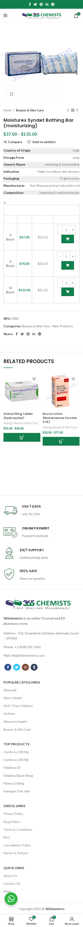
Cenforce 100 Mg (16, 752)
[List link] (41, 636)
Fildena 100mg (13, 783)
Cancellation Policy (17, 845)
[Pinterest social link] (41, 4)
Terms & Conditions (17, 829)
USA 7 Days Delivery (18, 706)
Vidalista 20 (11, 767)
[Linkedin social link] (47, 4)
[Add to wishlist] (34, 379)
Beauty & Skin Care (30, 110)
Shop (7, 891)
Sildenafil (9, 690)
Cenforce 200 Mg (16, 760)
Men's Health (12, 698)
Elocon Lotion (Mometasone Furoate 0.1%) (60, 418)
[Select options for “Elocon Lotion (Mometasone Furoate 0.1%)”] (61, 441)
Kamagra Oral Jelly (16, 791)
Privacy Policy (13, 814)
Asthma (9, 713)
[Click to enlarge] (11, 94)
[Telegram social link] (53, 4)
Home (7, 110)
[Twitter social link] (35, 4)
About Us (10, 876)
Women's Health (15, 722)
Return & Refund (15, 853)
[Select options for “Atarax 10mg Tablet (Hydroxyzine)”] (21, 437)
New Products (62, 326)
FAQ (6, 837)
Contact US (11, 883)
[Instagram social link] (25, 667)
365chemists (13, 618)
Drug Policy (11, 822)
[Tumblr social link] (34, 667)
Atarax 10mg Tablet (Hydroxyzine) (18, 416)
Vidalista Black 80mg (18, 775)
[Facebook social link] (29, 4)
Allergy (8, 423)
